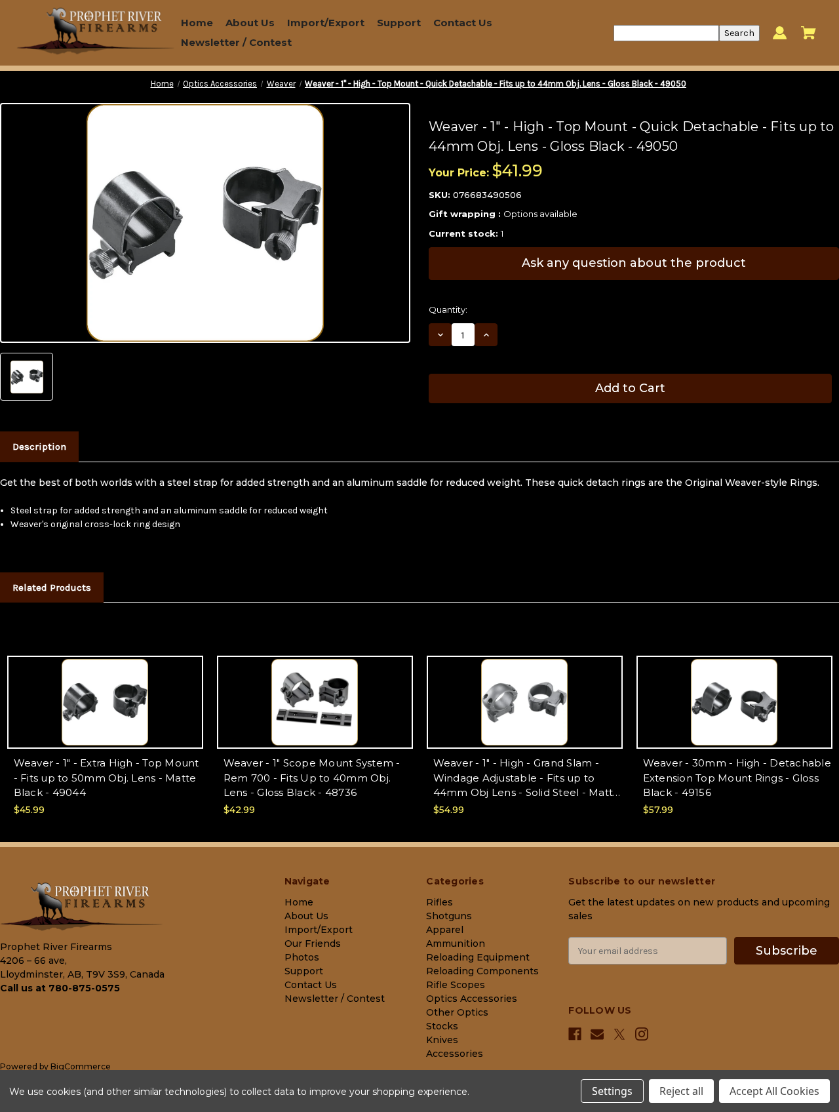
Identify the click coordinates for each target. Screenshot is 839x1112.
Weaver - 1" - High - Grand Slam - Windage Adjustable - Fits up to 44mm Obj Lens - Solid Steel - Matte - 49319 (526, 779)
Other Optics (457, 1012)
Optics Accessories (471, 998)
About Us (250, 22)
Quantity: (448, 309)
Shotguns (449, 916)
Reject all (681, 1091)
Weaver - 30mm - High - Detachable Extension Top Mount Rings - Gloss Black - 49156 (737, 778)
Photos (301, 957)
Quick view (105, 691)
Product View (104, 714)
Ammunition (455, 943)
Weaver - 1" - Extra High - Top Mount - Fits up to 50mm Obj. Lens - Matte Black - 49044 (106, 778)
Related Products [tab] (51, 587)
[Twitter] (619, 1034)
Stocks (442, 1026)
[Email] (597, 1034)
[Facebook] (574, 1034)
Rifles (439, 902)
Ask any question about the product (634, 263)
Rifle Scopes (455, 985)
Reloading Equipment (478, 957)
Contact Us (462, 22)
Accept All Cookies (774, 1091)
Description (39, 446)
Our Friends (312, 943)
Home (197, 22)
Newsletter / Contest (236, 42)
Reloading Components (482, 971)
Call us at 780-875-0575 (60, 988)
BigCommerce (80, 1066)
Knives (442, 1040)
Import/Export (325, 22)
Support (399, 22)
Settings (612, 1091)
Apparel (444, 930)
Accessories (454, 1054)
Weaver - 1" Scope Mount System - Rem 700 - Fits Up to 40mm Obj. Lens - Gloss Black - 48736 (312, 778)
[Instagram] (641, 1034)
